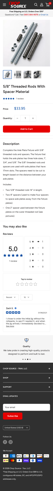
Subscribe (12, 416)
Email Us (44, 15)
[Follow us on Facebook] (5, 442)
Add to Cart (26, 129)
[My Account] (41, 4)
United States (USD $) (14, 428)
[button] (37, 241)
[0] (47, 4)
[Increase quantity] (33, 118)
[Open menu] (4, 4)
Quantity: (7, 118)
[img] (13, 256)
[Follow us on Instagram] (11, 442)
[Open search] (36, 4)
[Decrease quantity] (17, 118)
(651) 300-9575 (31, 15)
